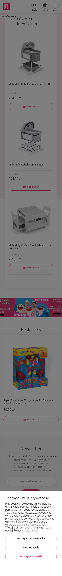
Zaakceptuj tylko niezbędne (31, 538)
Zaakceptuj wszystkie (31, 556)
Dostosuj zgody (31, 547)
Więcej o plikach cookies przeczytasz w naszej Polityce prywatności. (28, 529)
